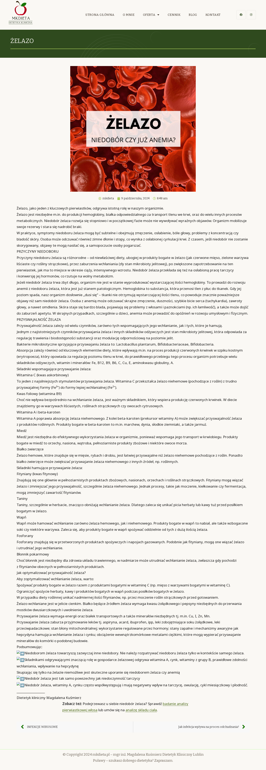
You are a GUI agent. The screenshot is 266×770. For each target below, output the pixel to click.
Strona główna (100, 15)
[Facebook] (241, 14)
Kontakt (213, 15)
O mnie (129, 15)
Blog (193, 15)
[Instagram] (251, 14)
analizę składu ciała (141, 709)
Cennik (174, 15)
